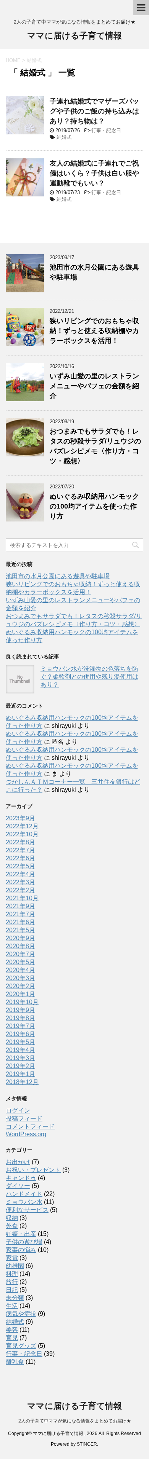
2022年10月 (22, 834)
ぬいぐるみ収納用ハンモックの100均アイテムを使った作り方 (94, 506)
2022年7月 (20, 850)
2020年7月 (20, 954)
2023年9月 (20, 818)
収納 (12, 1218)
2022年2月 (20, 890)
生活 (12, 1306)
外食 (12, 1226)
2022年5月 (20, 866)
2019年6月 (20, 1034)
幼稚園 (15, 1266)
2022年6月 (20, 858)
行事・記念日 (106, 130)
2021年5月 (20, 930)
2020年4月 (20, 970)
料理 (12, 1274)
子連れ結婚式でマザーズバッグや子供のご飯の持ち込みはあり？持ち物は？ (94, 111)
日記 (12, 1290)
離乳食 (15, 1362)
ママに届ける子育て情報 (74, 35)
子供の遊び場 (24, 1242)
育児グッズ (21, 1346)
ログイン (18, 1110)
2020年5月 (20, 962)
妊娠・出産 (21, 1234)
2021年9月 (20, 906)
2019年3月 (20, 1058)
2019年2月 (20, 1066)
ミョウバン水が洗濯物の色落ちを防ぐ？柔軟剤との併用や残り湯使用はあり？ (89, 676)
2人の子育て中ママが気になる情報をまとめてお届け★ (74, 1421)
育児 (12, 1338)
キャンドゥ (21, 1178)
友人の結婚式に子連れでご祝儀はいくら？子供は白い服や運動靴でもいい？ (94, 173)
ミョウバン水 (24, 1202)
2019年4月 (20, 1050)
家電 (12, 1258)
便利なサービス (27, 1210)
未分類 (15, 1298)
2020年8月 (20, 946)
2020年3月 (20, 978)
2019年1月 (20, 1074)
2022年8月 (20, 842)
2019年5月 (20, 1042)
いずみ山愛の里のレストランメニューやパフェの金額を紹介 (94, 386)
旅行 (12, 1282)
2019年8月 (20, 1018)
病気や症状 (21, 1314)
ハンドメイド (24, 1194)
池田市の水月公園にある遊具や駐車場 (58, 576)
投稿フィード (24, 1118)
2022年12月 (22, 826)
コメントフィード (30, 1126)
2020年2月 (20, 986)
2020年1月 (20, 994)
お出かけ (18, 1162)
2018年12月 (22, 1082)
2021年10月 (22, 898)
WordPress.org (26, 1134)
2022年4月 (20, 874)
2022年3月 (20, 882)
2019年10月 (22, 1002)
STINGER (87, 1444)
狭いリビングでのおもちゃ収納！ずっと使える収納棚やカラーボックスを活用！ (94, 330)
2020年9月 (20, 938)
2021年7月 (20, 914)
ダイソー (18, 1186)
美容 (12, 1330)
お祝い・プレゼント (33, 1170)
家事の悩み (21, 1250)
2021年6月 (20, 922)
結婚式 (64, 137)
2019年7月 (20, 1026)
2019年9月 (20, 1010)
